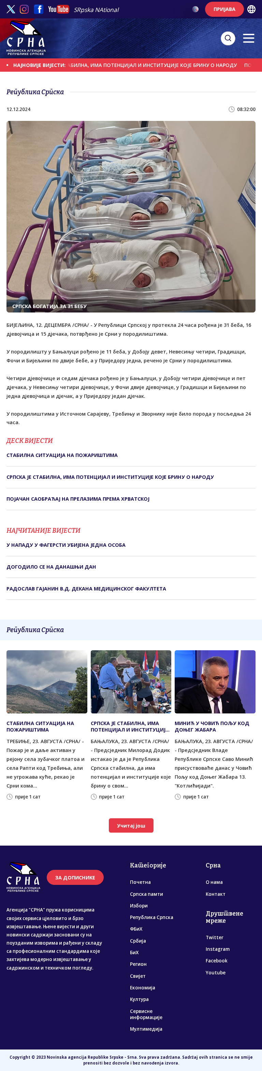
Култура (139, 999)
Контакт (215, 894)
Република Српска (151, 917)
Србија (138, 941)
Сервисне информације (146, 1014)
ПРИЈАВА (224, 9)
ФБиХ (136, 929)
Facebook (217, 961)
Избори (139, 906)
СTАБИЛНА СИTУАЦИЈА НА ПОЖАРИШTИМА (62, 455)
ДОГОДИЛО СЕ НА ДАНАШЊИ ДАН (51, 567)
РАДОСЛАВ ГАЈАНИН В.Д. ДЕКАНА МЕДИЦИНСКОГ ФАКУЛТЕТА (86, 588)
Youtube (215, 973)
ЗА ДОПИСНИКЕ (75, 877)
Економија (142, 988)
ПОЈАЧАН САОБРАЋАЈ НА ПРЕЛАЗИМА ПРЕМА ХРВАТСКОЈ (77, 499)
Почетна (140, 882)
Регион (138, 964)
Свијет (138, 976)
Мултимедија (146, 1029)
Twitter (214, 937)
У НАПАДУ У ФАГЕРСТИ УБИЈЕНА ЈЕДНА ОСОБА (66, 545)
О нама (214, 882)
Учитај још (131, 825)
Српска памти (146, 894)
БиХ (134, 952)
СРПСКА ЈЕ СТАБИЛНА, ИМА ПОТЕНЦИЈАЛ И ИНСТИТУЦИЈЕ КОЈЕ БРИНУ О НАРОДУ (117, 65)
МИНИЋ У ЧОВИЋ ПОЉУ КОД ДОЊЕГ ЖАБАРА (212, 726)
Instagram (218, 949)
